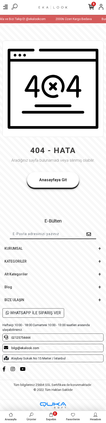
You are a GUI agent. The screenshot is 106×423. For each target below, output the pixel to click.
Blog (8, 287)
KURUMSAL (13, 248)
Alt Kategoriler (16, 274)
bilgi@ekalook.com (25, 348)
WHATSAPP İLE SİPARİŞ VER (35, 313)
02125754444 (20, 337)
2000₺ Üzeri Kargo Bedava (73, 19)
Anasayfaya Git (53, 180)
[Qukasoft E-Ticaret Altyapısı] (53, 405)
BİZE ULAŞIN (14, 300)
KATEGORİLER (15, 261)
